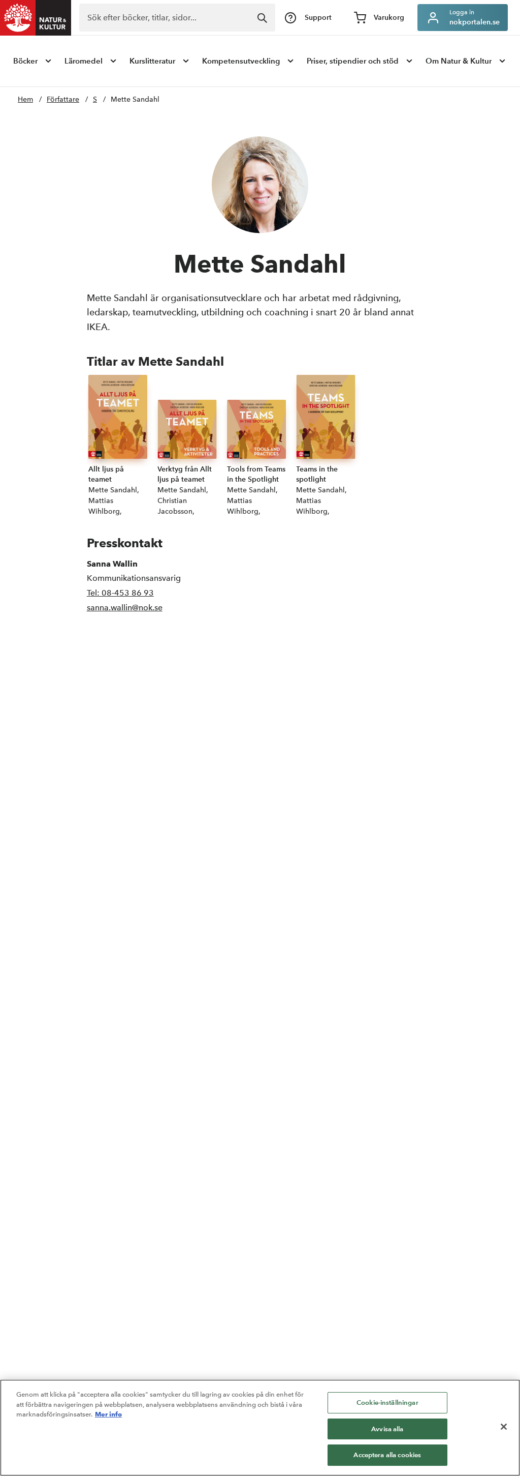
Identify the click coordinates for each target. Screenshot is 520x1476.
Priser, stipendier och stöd (353, 61)
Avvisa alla (387, 1429)
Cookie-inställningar (387, 1402)
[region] (260, 1427)
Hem (25, 99)
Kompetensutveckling (241, 61)
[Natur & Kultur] (35, 18)
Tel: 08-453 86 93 (120, 593)
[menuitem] (33, 61)
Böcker (25, 61)
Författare (63, 99)
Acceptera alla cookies (387, 1455)
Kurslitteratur (152, 61)
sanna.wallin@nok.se (124, 607)
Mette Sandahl (135, 99)
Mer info (108, 1414)
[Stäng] (504, 1426)
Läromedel (83, 61)
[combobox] (177, 18)
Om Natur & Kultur (459, 61)
